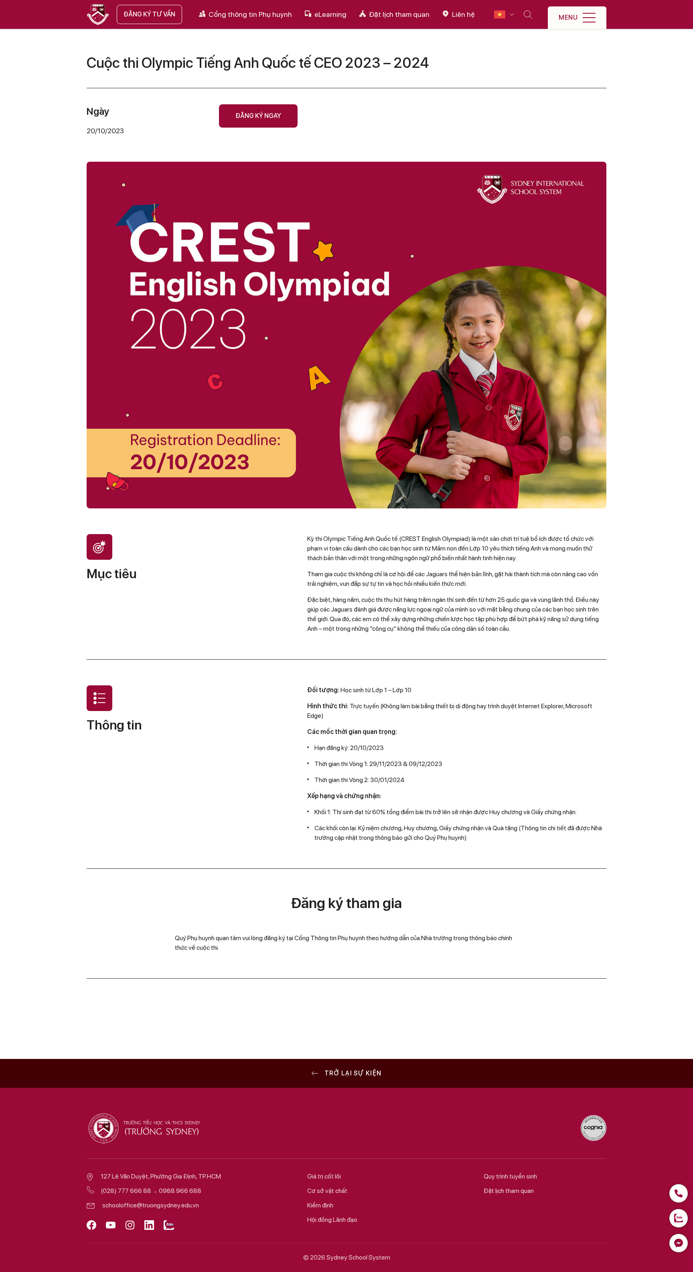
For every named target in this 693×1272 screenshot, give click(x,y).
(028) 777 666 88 (126, 1191)
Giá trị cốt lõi (324, 1176)
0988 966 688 (180, 1191)
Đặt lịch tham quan (509, 1191)
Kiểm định (320, 1205)
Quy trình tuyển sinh (510, 1176)
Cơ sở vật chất (327, 1191)
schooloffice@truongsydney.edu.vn (150, 1205)
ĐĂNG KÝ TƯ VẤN (149, 14)
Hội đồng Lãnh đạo (332, 1219)
